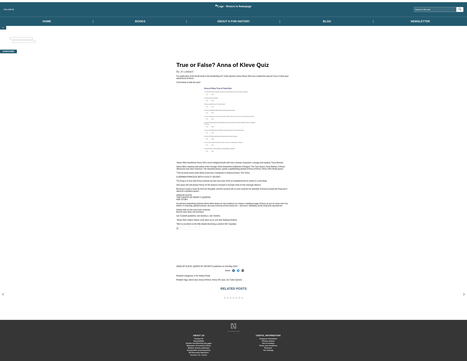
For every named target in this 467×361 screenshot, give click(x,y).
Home (47, 21)
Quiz (223, 280)
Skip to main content (8, 1)
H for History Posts (202, 276)
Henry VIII (216, 280)
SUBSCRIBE (8, 51)
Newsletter (420, 21)
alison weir (193, 280)
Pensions (268, 348)
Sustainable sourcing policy (198, 350)
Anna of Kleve (205, 280)
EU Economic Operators (199, 352)
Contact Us (198, 339)
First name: (4, 38)
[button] (3, 294)
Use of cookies (268, 343)
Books (140, 21)
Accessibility (198, 341)
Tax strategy (268, 350)
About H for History (233, 21)
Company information (268, 339)
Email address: (6, 41)
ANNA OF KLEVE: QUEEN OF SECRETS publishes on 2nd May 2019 (206, 266)
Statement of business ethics (199, 346)
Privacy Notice (128, 44)
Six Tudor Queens (228, 76)
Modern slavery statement (199, 348)
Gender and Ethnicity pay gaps (199, 343)
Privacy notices (268, 341)
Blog (327, 21)
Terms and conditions (268, 346)
